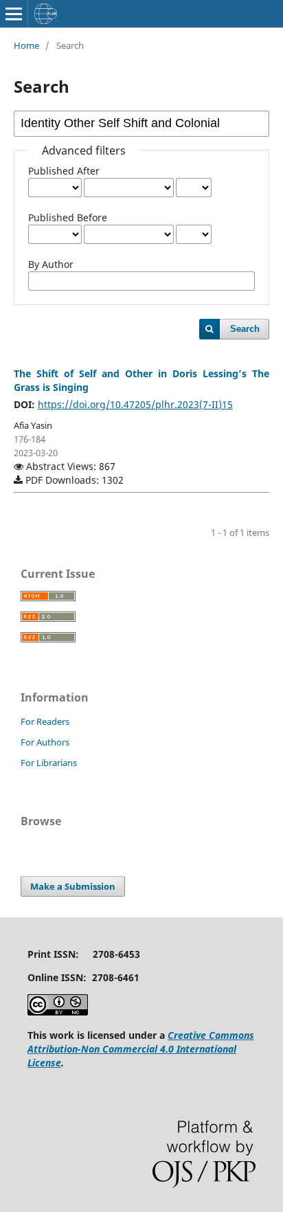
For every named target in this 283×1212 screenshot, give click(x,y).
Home (26, 45)
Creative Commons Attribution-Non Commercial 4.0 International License (140, 1049)
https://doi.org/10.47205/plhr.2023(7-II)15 (135, 404)
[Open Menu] (13, 13)
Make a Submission (72, 886)
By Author (50, 264)
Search (245, 329)
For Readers (45, 721)
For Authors (45, 742)
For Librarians (49, 762)
